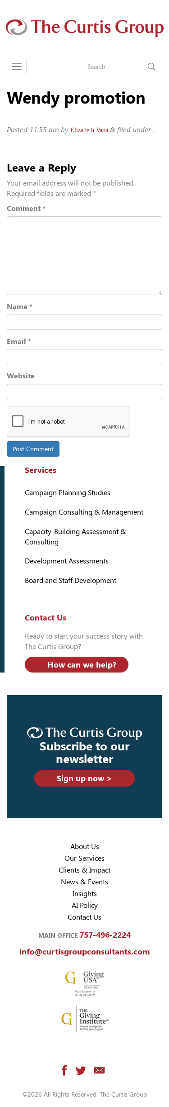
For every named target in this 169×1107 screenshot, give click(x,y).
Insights (85, 893)
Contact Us (84, 917)
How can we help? (81, 664)
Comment (26, 208)
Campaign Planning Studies (67, 492)
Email (19, 341)
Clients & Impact (84, 870)
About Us (84, 846)
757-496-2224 (105, 935)
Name (19, 306)
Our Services (84, 858)
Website (21, 376)
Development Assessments (67, 561)
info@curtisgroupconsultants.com (84, 951)
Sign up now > (84, 778)
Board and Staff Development (70, 580)
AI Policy (85, 905)
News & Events (84, 882)
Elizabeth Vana (89, 130)
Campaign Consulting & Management (84, 512)
